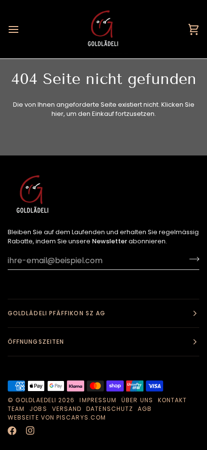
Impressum (97, 400)
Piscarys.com (81, 417)
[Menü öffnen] (22, 29)
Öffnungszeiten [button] (36, 342)
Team (16, 409)
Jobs (38, 409)
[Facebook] (12, 430)
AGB (145, 409)
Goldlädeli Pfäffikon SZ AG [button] (56, 313)
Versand (67, 409)
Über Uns (137, 400)
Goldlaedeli (35, 400)
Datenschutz (109, 409)
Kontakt (172, 400)
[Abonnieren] (191, 259)
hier (58, 113)
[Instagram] (30, 430)
